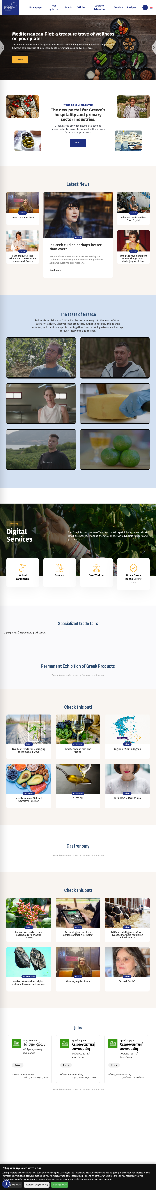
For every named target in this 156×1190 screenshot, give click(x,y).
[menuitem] (151, 7)
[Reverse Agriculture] (10, 7)
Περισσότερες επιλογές (36, 1184)
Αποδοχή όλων (60, 1184)
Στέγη (17, 1065)
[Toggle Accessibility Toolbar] (6, 1184)
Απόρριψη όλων (13, 1184)
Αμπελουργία (30, 1040)
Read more (55, 270)
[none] (151, 7)
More (20, 57)
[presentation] (2, 48)
